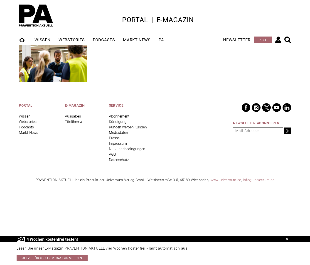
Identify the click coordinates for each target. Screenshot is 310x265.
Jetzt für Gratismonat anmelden (52, 258)
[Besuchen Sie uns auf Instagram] (256, 107)
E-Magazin (175, 20)
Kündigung (117, 122)
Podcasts (104, 39)
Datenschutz (119, 160)
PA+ (162, 39)
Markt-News (137, 39)
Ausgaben (73, 116)
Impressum (118, 143)
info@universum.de (259, 180)
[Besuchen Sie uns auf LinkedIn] (287, 107)
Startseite (22, 39)
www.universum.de (226, 180)
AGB (112, 154)
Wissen (42, 39)
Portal (135, 20)
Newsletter (237, 39)
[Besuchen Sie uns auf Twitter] (266, 107)
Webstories (72, 39)
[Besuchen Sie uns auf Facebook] (246, 107)
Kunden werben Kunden (128, 127)
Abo (262, 40)
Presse (114, 138)
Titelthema (73, 122)
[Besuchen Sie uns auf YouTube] (276, 107)
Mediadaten (118, 132)
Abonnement (119, 116)
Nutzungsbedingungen (127, 149)
